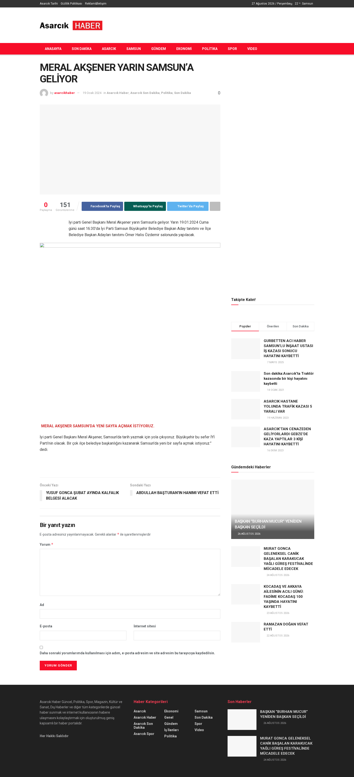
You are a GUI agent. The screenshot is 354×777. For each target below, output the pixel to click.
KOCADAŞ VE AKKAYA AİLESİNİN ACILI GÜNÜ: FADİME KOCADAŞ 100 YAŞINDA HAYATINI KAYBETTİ (284, 596)
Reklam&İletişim (95, 3)
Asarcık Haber (118, 93)
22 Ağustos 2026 (277, 635)
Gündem (158, 49)
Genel (168, 717)
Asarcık (109, 49)
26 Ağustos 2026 (248, 533)
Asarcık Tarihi (49, 3)
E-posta (46, 626)
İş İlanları (171, 730)
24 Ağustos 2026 (277, 575)
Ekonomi (184, 49)
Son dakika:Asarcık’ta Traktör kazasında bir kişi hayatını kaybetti (289, 378)
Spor (232, 49)
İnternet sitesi (145, 626)
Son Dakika (82, 49)
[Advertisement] (226, 24)
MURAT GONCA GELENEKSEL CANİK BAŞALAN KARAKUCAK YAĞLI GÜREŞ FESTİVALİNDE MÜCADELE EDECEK (288, 558)
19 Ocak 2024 (92, 93)
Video (252, 49)
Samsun (133, 49)
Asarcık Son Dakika (145, 93)
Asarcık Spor (144, 734)
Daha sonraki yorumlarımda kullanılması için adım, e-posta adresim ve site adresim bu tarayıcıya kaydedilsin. (127, 653)
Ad (42, 605)
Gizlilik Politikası (71, 3)
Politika (209, 49)
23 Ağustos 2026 (277, 613)
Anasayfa (53, 49)
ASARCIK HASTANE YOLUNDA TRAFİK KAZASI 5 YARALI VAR (288, 406)
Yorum (46, 544)
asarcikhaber (64, 93)
